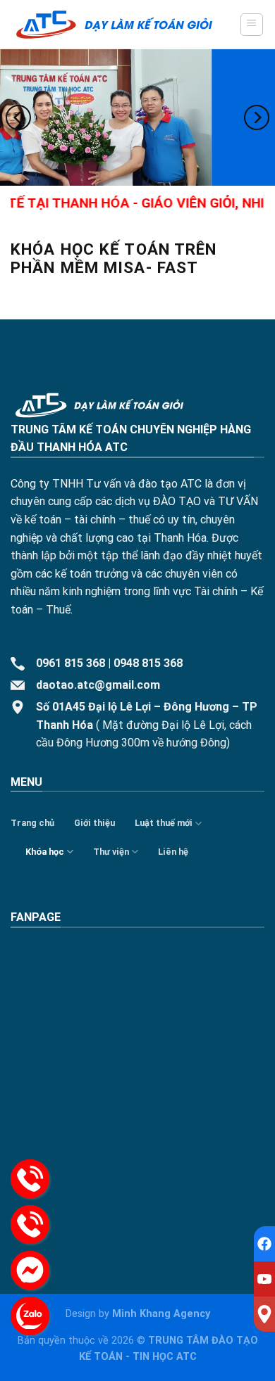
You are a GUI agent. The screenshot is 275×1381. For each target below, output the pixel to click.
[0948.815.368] (30, 1224)
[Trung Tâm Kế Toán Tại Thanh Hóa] (114, 25)
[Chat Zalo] (30, 1316)
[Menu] (252, 24)
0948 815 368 (148, 663)
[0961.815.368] (30, 1178)
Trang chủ (32, 822)
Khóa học (44, 851)
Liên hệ (173, 851)
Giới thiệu (94, 822)
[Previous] (18, 117)
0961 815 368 (70, 663)
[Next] (256, 117)
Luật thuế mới (163, 822)
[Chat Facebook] (30, 1270)
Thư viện (111, 851)
